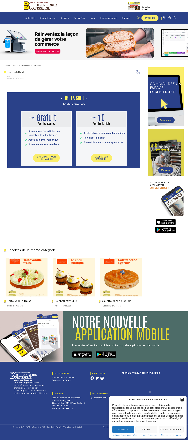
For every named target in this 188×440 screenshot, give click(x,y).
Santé (92, 18)
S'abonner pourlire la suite (46, 158)
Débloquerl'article (101, 158)
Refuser (146, 429)
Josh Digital (77, 427)
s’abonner (150, 18)
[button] (182, 399)
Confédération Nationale (63, 377)
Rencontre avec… (48, 18)
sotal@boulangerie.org (62, 408)
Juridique (65, 18)
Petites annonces (108, 18)
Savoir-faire (79, 18)
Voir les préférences (171, 429)
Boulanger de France (61, 380)
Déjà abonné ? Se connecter (74, 104)
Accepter (123, 429)
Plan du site (107, 427)
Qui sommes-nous (99, 397)
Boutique (126, 18)
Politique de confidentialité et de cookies (129, 435)
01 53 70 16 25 (62, 405)
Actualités (30, 18)
